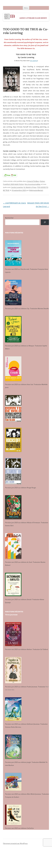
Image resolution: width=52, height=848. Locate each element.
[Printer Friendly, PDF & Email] (10, 175)
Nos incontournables (32, 184)
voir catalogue (33, 60)
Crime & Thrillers (33, 181)
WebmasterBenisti (36, 190)
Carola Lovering (17, 187)
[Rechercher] (45, 222)
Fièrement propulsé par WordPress (15, 843)
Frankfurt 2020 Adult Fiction (13, 184)
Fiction (42, 181)
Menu (26, 8)
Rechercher (9, 218)
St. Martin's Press (29, 187)
